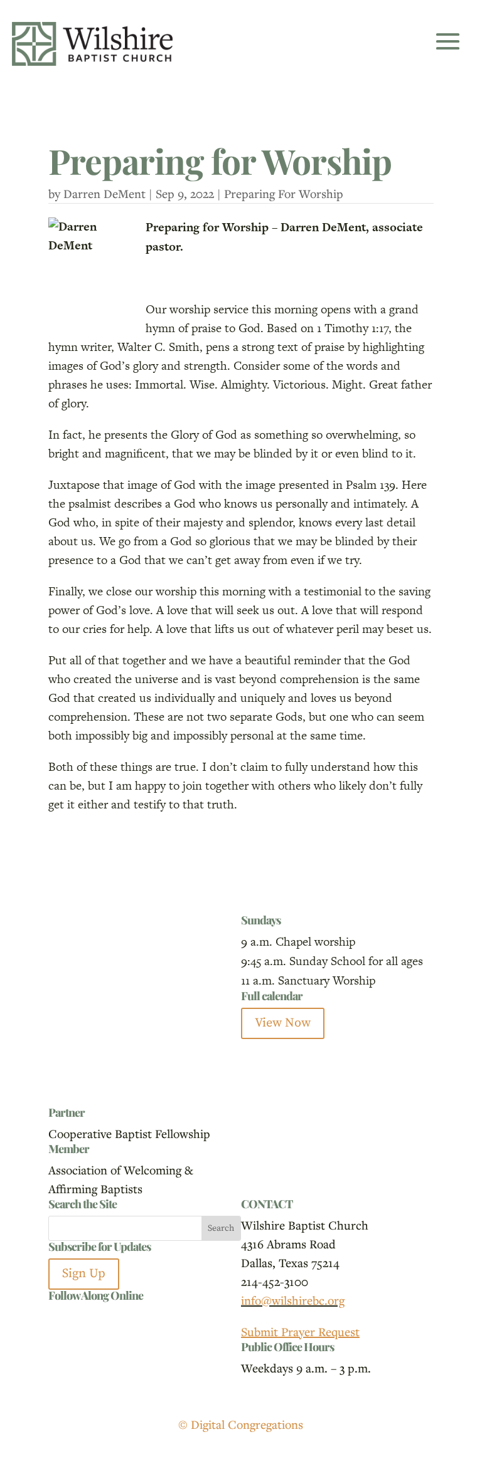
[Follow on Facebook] (58, 1317)
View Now (283, 1023)
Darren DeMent (104, 193)
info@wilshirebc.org (293, 1300)
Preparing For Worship (283, 193)
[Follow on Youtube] (109, 1317)
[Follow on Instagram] (83, 1317)
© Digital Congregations (240, 1424)
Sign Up (83, 1274)
